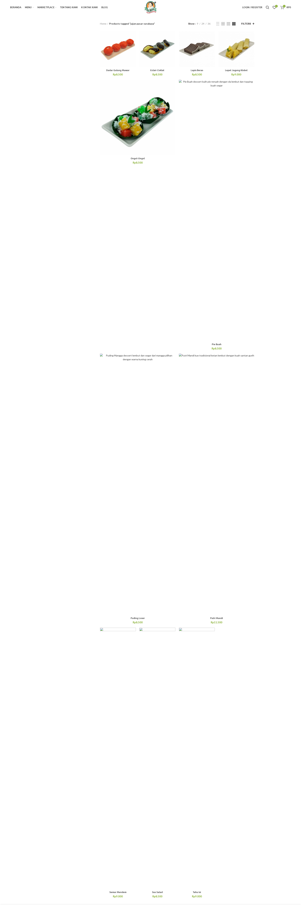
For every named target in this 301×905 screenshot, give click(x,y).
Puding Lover (138, 618)
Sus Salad (157, 892)
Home (103, 23)
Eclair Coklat (157, 70)
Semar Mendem (117, 892)
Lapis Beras (197, 70)
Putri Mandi (216, 618)
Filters (246, 23)
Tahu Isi (197, 892)
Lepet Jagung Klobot (236, 70)
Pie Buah (216, 344)
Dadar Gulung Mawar (117, 70)
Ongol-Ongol (138, 158)
